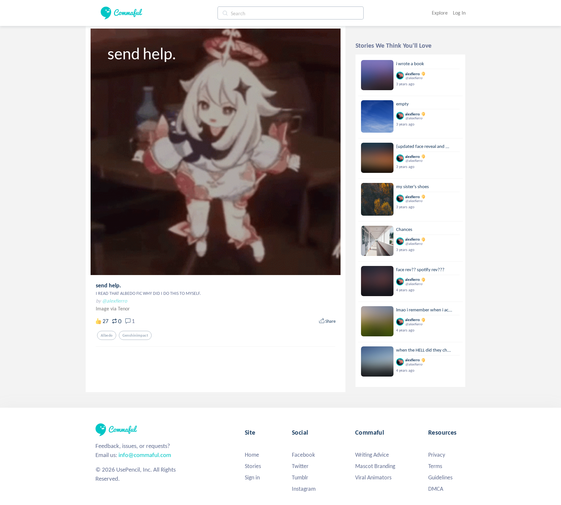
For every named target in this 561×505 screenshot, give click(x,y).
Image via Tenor (113, 309)
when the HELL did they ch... (423, 350)
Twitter (300, 466)
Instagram (304, 488)
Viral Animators (373, 477)
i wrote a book (410, 63)
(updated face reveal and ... (422, 146)
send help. (108, 285)
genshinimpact (135, 335)
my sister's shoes (412, 186)
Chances (404, 229)
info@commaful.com (144, 455)
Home (252, 454)
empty (402, 104)
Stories (253, 466)
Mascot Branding (375, 466)
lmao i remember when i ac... (424, 310)
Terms (435, 466)
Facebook (303, 454)
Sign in (252, 477)
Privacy (436, 454)
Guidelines (440, 477)
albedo (107, 335)
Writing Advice (372, 454)
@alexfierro (114, 301)
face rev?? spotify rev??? (420, 269)
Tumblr (300, 477)
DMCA (435, 488)
